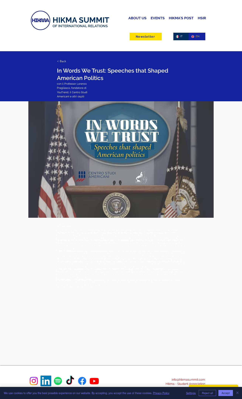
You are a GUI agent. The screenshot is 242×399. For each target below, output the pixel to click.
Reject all (207, 393)
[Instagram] (33, 381)
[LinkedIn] (45, 381)
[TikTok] (70, 381)
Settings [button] (191, 393)
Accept (226, 393)
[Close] (237, 393)
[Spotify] (58, 381)
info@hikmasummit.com (188, 379)
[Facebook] (82, 381)
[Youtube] (94, 381)
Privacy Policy (161, 393)
